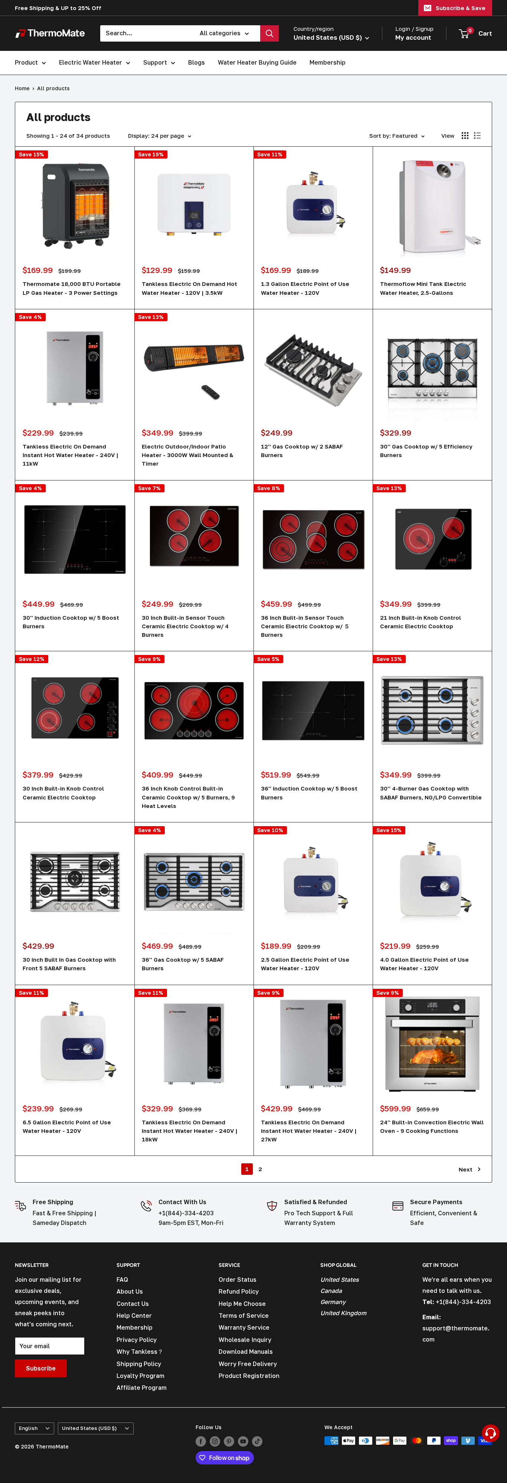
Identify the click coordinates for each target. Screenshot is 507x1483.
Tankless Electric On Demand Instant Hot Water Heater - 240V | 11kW (70, 455)
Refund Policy (239, 1291)
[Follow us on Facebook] (201, 1441)
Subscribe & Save (460, 7)
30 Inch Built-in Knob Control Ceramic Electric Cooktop (63, 792)
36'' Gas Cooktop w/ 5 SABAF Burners (183, 963)
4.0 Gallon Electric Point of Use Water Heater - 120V (424, 963)
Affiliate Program (142, 1387)
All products (53, 88)
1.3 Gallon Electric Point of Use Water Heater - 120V (305, 288)
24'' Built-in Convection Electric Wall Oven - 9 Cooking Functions (432, 1126)
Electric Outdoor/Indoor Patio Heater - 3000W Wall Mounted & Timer (187, 455)
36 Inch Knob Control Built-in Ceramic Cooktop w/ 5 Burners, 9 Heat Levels (188, 797)
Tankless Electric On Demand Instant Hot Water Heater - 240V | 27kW (309, 1131)
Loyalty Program (140, 1375)
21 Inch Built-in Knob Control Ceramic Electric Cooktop (420, 621)
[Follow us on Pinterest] (229, 1441)
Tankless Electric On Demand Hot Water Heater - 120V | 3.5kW (189, 288)
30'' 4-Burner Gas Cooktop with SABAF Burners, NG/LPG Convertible (431, 792)
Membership (328, 62)
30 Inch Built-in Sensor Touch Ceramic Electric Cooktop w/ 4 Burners (185, 626)
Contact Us (133, 1303)
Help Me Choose (242, 1303)
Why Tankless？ (140, 1351)
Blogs (196, 62)
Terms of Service (244, 1315)
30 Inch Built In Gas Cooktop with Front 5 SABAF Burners (69, 963)
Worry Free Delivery (248, 1364)
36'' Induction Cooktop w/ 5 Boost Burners (309, 792)
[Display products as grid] (465, 135)
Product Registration (249, 1375)
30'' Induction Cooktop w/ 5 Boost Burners (71, 621)
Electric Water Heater (90, 62)
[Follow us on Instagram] (215, 1441)
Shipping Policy (139, 1364)
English (28, 1428)
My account (413, 37)
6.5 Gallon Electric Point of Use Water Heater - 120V (67, 1126)
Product (26, 62)
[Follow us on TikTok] (257, 1441)
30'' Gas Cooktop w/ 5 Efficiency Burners (426, 450)
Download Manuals (246, 1351)
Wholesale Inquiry (245, 1339)
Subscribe (41, 1368)
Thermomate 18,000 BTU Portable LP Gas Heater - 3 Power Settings (72, 288)
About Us (130, 1291)
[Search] (269, 33)
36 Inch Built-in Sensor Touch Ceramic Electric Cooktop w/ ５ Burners (305, 626)
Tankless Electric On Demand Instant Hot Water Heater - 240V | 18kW (190, 1131)
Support (155, 62)
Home (22, 88)
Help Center (134, 1315)
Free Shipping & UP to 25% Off (58, 7)
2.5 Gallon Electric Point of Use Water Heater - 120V (305, 963)
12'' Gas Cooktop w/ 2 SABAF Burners (302, 450)
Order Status (237, 1279)
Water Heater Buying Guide (257, 62)
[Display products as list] (477, 135)
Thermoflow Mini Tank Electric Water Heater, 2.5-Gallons (423, 288)
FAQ (122, 1279)
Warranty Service (244, 1327)
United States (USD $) (89, 1428)
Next (465, 1169)
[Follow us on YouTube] (243, 1441)
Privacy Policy (137, 1339)
